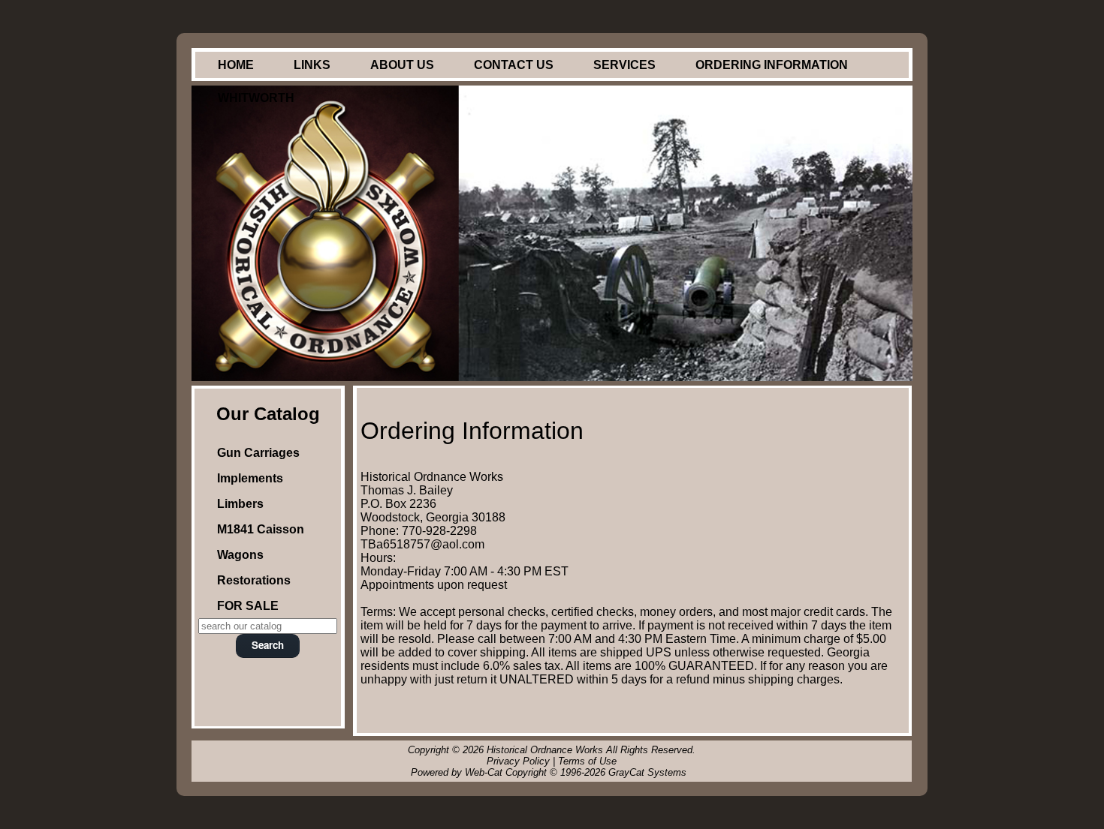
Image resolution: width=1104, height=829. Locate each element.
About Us (402, 65)
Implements (250, 478)
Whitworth (256, 98)
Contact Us (514, 65)
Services (624, 65)
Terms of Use (587, 761)
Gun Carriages (258, 452)
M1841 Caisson (260, 529)
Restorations (254, 580)
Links (312, 65)
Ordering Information (771, 65)
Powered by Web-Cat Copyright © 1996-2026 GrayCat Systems (551, 772)
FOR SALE (248, 605)
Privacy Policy (518, 761)
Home (236, 65)
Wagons (240, 554)
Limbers (240, 503)
